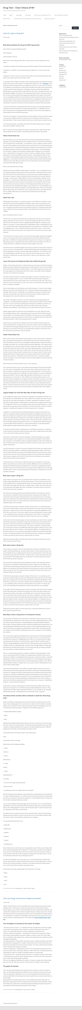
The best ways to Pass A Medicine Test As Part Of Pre (27, 18)
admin (33, 888)
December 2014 (62, 72)
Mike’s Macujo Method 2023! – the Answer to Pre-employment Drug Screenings (67, 43)
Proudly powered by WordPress (10, 1003)
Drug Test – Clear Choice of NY (18, 7)
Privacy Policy (6, 18)
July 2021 (61, 68)
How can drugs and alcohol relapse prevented (22, 898)
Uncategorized (18, 888)
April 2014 (61, 78)
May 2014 (61, 76)
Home (4, 15)
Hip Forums (28, 15)
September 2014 (63, 74)
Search (60, 25)
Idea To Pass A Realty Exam (65, 35)
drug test (45, 83)
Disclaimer (19, 15)
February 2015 (62, 70)
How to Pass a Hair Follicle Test (42, 15)
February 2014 (62, 80)
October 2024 (62, 66)
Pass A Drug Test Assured (61, 15)
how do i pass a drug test (13, 33)
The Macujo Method (49, 18)
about (11, 15)
